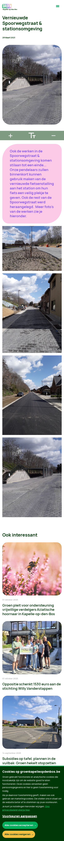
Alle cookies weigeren (17, 834)
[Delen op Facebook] (5, 111)
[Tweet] (5, 120)
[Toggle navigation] (58, 7)
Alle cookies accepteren (19, 825)
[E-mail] (5, 129)
